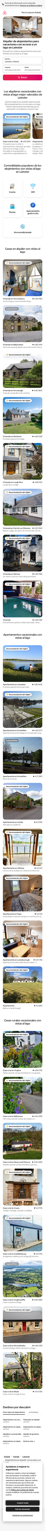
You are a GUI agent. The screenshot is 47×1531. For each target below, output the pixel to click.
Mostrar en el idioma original (31, 5)
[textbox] (13, 70)
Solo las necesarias (22, 1509)
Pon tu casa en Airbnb (31, 12)
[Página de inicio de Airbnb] (5, 12)
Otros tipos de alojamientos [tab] (14, 1412)
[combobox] (22, 61)
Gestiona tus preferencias (22, 1515)
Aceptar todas (22, 1503)
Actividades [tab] (33, 1412)
